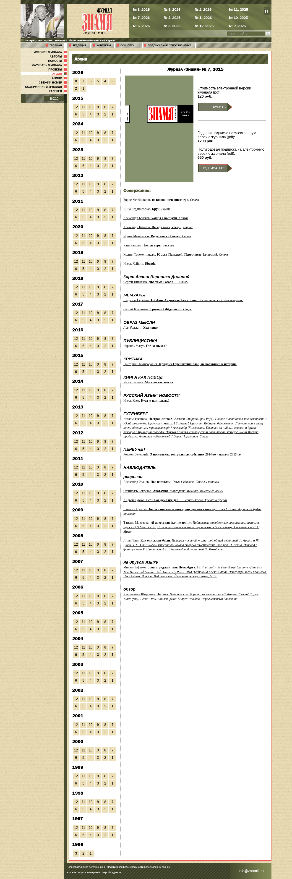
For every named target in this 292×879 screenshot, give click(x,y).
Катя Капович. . (148, 245)
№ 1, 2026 (203, 18)
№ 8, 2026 (141, 9)
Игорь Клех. (146, 400)
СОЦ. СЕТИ (127, 45)
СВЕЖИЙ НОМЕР (53, 82)
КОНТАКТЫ (103, 45)
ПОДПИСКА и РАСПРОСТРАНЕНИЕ (169, 45)
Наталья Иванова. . (195, 427)
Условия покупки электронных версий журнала (94, 872)
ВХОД (54, 98)
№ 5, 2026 (172, 9)
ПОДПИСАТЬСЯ (213, 168)
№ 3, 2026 (172, 26)
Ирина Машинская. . (157, 236)
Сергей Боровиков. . (157, 309)
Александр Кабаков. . (158, 227)
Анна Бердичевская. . (146, 209)
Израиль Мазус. (145, 345)
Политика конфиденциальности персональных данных (138, 867)
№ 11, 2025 (238, 9)
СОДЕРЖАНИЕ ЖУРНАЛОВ (46, 87)
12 (76, 107)
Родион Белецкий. (182, 454)
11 (83, 107)
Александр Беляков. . (155, 218)
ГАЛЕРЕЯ (58, 91)
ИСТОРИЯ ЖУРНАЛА (51, 52)
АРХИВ (60, 74)
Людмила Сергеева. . (183, 300)
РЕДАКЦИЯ (79, 45)
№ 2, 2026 (203, 9)
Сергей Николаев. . (155, 282)
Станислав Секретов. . (173, 491)
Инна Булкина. (148, 382)
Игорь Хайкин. (139, 263)
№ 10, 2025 (238, 18)
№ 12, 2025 (204, 26)
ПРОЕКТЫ (58, 69)
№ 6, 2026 (141, 26)
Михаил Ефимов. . (195, 571)
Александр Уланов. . (171, 481)
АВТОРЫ (59, 56)
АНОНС (60, 78)
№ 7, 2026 (141, 18)
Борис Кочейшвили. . (161, 199)
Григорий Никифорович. (180, 364)
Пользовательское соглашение (85, 867)
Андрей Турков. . (175, 500)
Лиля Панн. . (191, 544)
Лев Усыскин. (141, 327)
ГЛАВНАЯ (56, 45)
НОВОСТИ (58, 61)
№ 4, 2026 (172, 18)
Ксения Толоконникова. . (175, 254)
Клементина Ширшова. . (191, 596)
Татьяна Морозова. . (191, 527)
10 (90, 107)
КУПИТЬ (219, 107)
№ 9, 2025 (237, 26)
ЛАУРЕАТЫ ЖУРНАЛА (50, 65)
